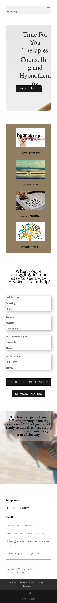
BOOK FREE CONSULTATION (28, 382)
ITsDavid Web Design (16, 572)
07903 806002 (17, 508)
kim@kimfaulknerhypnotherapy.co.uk (20, 525)
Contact (27, 586)
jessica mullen (41, 533)
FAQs (41, 582)
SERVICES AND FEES (28, 394)
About (13, 582)
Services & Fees (27, 582)
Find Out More (28, 88)
